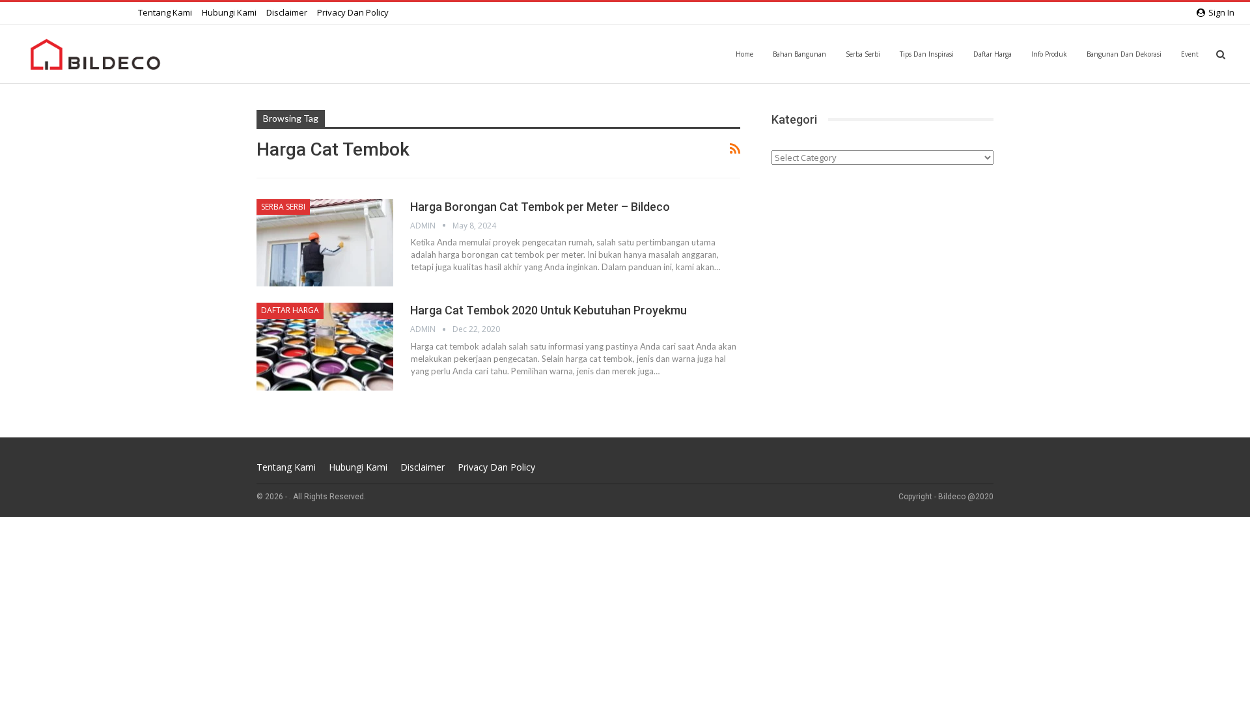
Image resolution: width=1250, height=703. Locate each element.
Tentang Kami (165, 12)
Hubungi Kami (229, 12)
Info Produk (1049, 54)
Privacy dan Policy (353, 12)
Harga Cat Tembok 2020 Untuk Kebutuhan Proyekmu (548, 310)
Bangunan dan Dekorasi (1124, 54)
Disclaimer (286, 12)
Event (1190, 54)
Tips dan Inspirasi (927, 54)
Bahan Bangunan (799, 54)
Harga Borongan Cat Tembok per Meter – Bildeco (540, 207)
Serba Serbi (863, 54)
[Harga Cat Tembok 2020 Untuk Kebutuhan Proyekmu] (325, 346)
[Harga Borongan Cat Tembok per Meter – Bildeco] (325, 242)
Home (744, 54)
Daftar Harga (992, 54)
